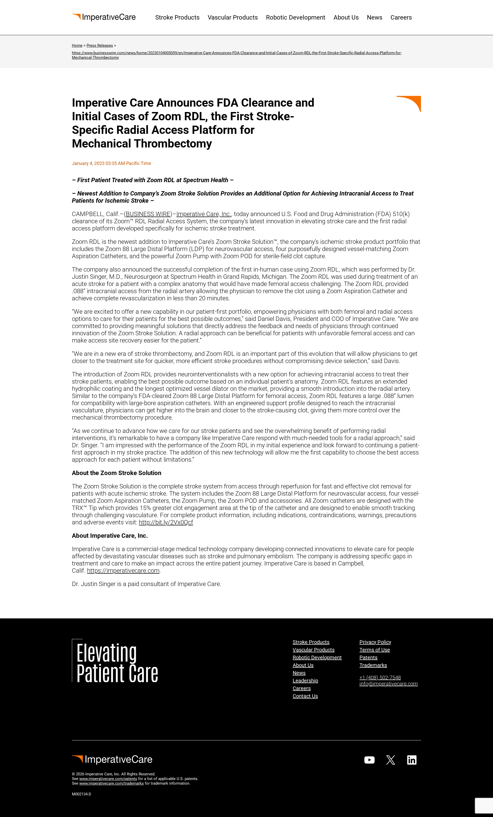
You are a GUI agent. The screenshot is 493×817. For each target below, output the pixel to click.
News (374, 17)
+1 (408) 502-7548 (380, 677)
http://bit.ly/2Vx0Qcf (166, 522)
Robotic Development (295, 17)
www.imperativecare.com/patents (108, 778)
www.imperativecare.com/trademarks (111, 783)
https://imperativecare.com (123, 570)
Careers (401, 17)
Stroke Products (177, 17)
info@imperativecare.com (388, 684)
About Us (346, 17)
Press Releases (100, 45)
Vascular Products (233, 17)
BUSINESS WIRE (148, 214)
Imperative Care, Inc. (203, 214)
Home (77, 45)
